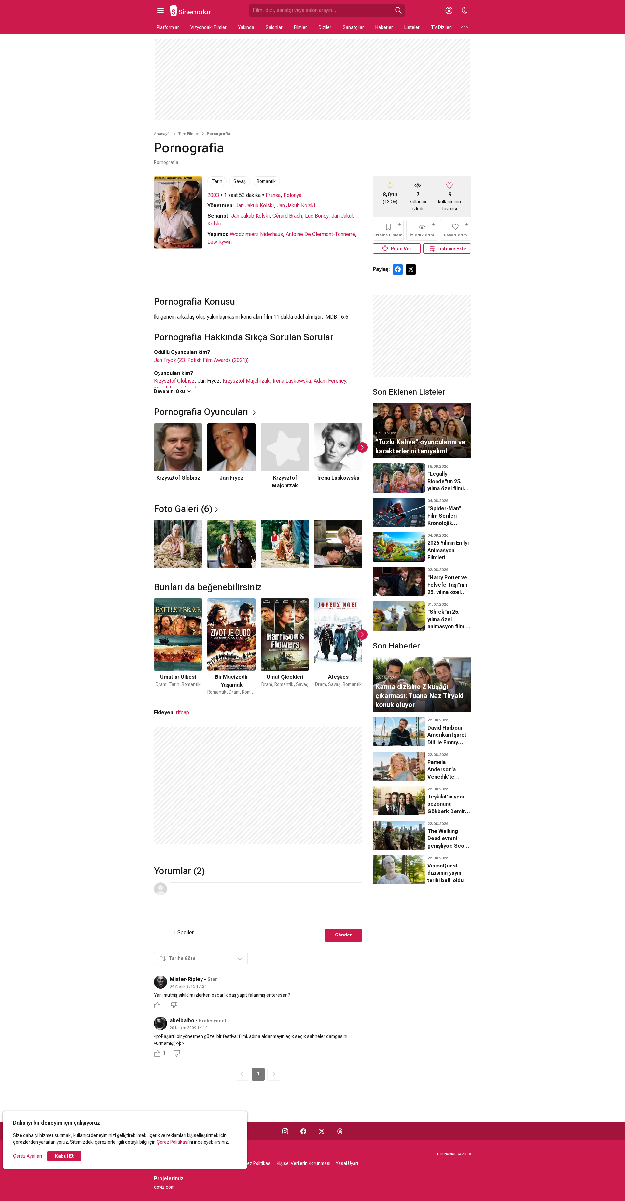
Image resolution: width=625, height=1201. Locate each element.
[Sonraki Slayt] (362, 447)
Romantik (266, 181)
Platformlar (168, 27)
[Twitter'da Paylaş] (411, 269)
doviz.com (164, 1187)
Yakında (246, 27)
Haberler (384, 27)
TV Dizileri (441, 27)
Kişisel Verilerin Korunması (303, 1163)
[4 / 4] (338, 544)
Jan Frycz (165, 360)
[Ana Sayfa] (190, 10)
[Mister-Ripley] (160, 982)
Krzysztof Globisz (174, 381)
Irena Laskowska (292, 381)
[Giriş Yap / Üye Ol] (448, 10)
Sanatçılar (353, 27)
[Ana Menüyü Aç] (160, 10)
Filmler (300, 27)
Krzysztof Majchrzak (246, 381)
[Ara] (398, 10)
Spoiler (185, 932)
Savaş (239, 181)
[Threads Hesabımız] (339, 1131)
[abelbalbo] (160, 1023)
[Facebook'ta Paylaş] (398, 269)
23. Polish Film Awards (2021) (213, 360)
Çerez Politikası (172, 1142)
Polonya (292, 195)
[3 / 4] (285, 544)
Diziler (325, 27)
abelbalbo (182, 1020)
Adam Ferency (330, 381)
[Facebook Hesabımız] (303, 1131)
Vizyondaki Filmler (208, 27)
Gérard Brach (287, 216)
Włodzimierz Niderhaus (256, 234)
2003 (213, 195)
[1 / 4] (178, 544)
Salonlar (274, 27)
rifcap (182, 712)
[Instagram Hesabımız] (285, 1131)
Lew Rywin (219, 242)
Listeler (412, 27)
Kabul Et (64, 1156)
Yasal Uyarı (347, 1163)
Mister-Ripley (186, 979)
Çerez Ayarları (27, 1156)
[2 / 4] (231, 544)
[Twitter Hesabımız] (321, 1131)
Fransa (273, 195)
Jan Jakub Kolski (254, 205)
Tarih (217, 181)
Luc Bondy (316, 216)
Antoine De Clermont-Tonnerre (320, 234)
